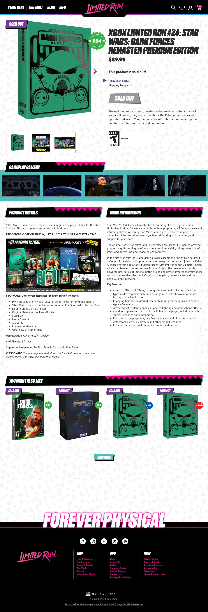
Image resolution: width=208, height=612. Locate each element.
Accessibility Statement (150, 570)
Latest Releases (85, 558)
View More (104, 457)
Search (173, 7)
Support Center (118, 568)
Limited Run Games (104, 8)
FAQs (113, 565)
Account (190, 7)
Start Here (16, 7)
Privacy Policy (151, 558)
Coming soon (83, 562)
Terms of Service (152, 562)
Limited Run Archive (154, 574)
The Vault (36, 7)
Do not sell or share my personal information (89, 604)
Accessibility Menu (153, 565)
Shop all (81, 571)
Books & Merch (85, 565)
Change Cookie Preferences (129, 604)
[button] (10, 71)
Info (62, 7)
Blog (51, 7)
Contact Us (116, 574)
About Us (115, 562)
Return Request (118, 571)
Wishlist (182, 7)
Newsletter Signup (86, 574)
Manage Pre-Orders (120, 577)
